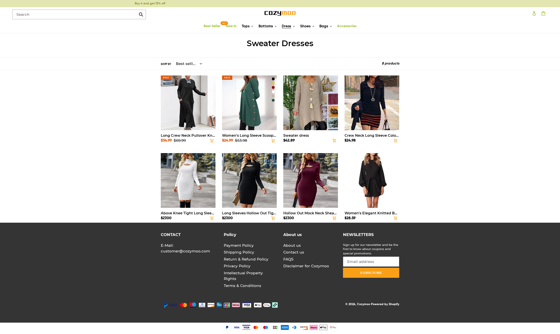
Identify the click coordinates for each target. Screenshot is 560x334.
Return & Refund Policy (246, 259)
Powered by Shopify (385, 304)
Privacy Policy (237, 266)
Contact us (293, 252)
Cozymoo (363, 304)
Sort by (166, 64)
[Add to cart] (211, 141)
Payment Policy (239, 245)
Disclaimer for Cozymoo (306, 266)
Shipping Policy (239, 252)
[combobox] (79, 14)
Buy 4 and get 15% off (150, 3)
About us (292, 245)
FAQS (288, 259)
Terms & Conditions (242, 285)
